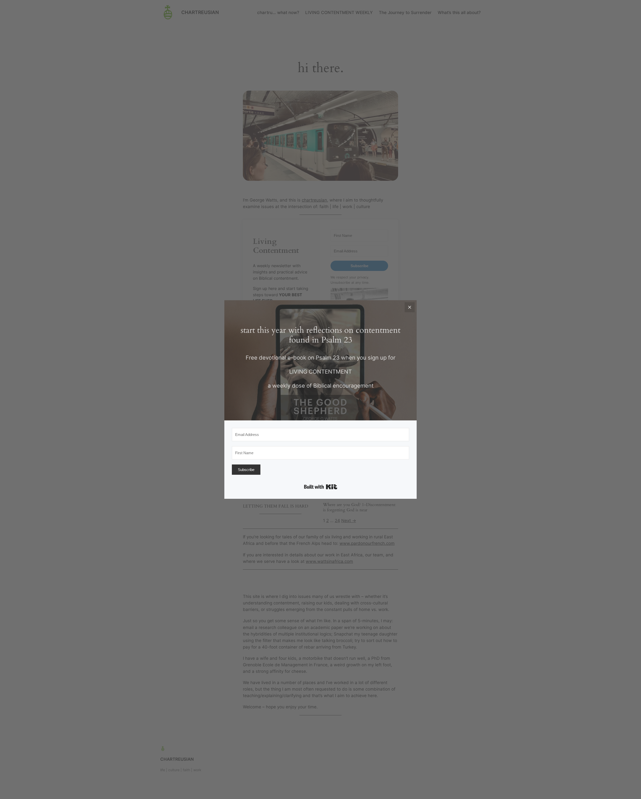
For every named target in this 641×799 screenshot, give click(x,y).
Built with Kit (320, 486)
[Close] (410, 307)
